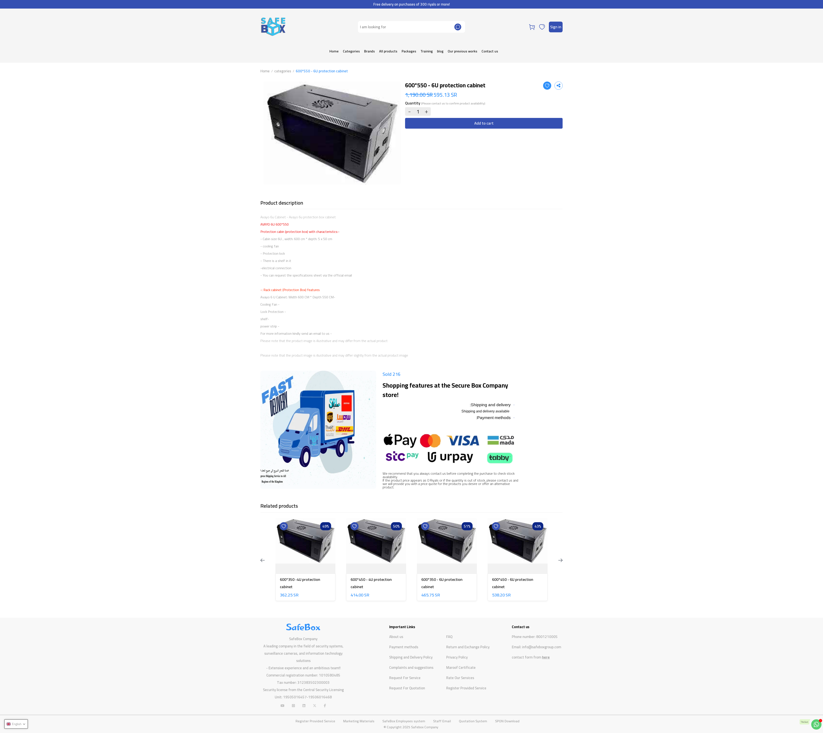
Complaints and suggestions (411, 667)
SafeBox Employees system (403, 721)
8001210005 (547, 636)
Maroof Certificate (461, 667)
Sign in (555, 26)
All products (388, 51)
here (546, 657)
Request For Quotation (407, 688)
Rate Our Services (460, 677)
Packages (409, 51)
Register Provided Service (466, 688)
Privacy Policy (457, 657)
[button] (16, 724)
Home (334, 51)
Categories (351, 51)
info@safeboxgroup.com (541, 647)
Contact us (490, 51)
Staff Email (442, 721)
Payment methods (403, 647)
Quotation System (473, 721)
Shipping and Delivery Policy (411, 657)
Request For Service (405, 677)
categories (282, 71)
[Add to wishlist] (547, 86)
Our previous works (462, 51)
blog (440, 51)
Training (427, 51)
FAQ (449, 636)
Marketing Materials (358, 721)
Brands (369, 51)
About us (396, 636)
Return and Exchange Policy (468, 647)
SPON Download (507, 721)
